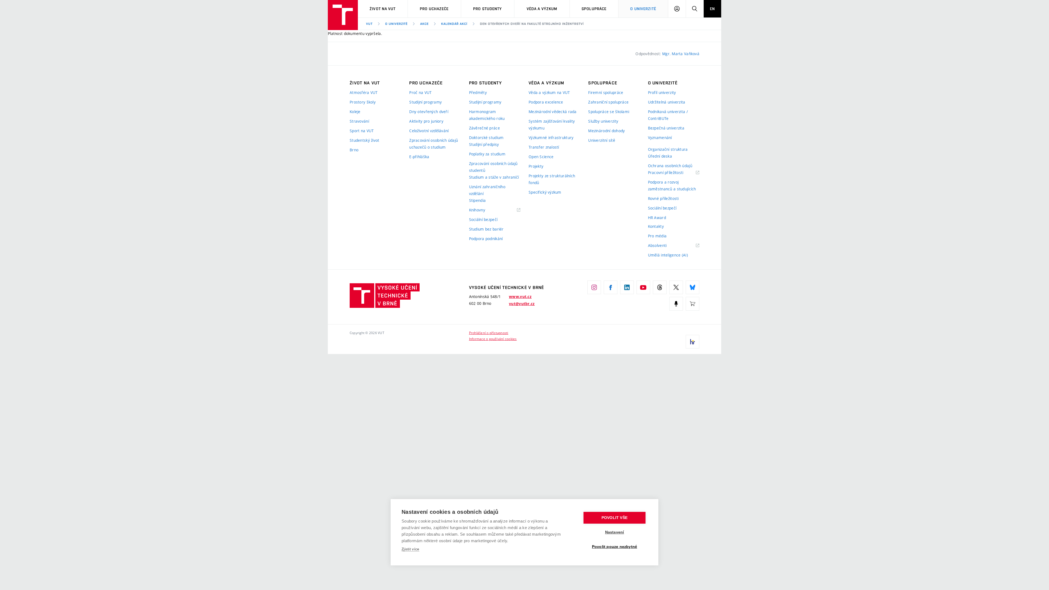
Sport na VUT (362, 130)
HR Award (657, 217)
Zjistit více (410, 549)
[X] (676, 287)
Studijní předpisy (484, 144)
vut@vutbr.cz (522, 303)
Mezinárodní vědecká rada (553, 111)
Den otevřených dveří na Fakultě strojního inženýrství (532, 24)
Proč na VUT (420, 92)
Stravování (359, 121)
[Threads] (660, 287)
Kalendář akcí (454, 24)
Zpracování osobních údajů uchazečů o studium (433, 144)
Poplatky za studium (487, 154)
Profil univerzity (662, 92)
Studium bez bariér (486, 229)
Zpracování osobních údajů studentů (493, 167)
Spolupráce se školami (608, 111)
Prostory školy (363, 102)
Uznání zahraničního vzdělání (487, 190)
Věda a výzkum (542, 9)
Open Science (541, 156)
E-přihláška (419, 156)
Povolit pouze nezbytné (614, 547)
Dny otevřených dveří (428, 111)
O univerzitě (643, 9)
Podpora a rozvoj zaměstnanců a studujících (672, 185)
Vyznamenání (660, 137)
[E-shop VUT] (692, 304)
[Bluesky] (692, 287)
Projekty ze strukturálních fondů (552, 179)
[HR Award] (692, 342)
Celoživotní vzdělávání (429, 130)
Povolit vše (614, 518)
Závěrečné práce (484, 128)
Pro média (657, 235)
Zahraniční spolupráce (608, 102)
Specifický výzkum (545, 192)
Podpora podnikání (486, 238)
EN (712, 9)
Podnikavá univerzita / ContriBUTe (668, 115)
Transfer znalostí (544, 147)
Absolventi (664, 246)
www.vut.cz (520, 296)
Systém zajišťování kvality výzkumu (552, 125)
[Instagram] (594, 287)
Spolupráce (594, 9)
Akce (424, 24)
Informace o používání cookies (493, 339)
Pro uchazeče (434, 9)
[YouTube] (643, 287)
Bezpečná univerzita (666, 128)
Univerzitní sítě (601, 140)
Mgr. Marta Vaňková (680, 53)
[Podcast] (676, 304)
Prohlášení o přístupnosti (488, 333)
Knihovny (484, 210)
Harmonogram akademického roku (487, 115)
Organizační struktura (668, 149)
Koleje (355, 111)
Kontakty (656, 226)
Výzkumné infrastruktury (551, 137)
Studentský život (364, 140)
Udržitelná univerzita (666, 102)
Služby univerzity (603, 121)
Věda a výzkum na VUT (549, 92)
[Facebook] (610, 287)
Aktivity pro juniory (426, 121)
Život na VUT (383, 9)
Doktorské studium (486, 137)
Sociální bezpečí (483, 219)
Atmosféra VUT (364, 92)
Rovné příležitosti (663, 198)
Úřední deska (660, 156)
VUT (369, 24)
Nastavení (614, 532)
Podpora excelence (546, 102)
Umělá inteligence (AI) (668, 255)
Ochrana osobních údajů (670, 165)
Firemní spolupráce (605, 92)
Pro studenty (487, 9)
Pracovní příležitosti (672, 173)
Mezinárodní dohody (606, 130)
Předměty (478, 92)
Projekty (536, 166)
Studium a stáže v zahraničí (494, 177)
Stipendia (477, 200)
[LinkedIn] (627, 287)
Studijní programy (425, 102)
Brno (354, 149)
